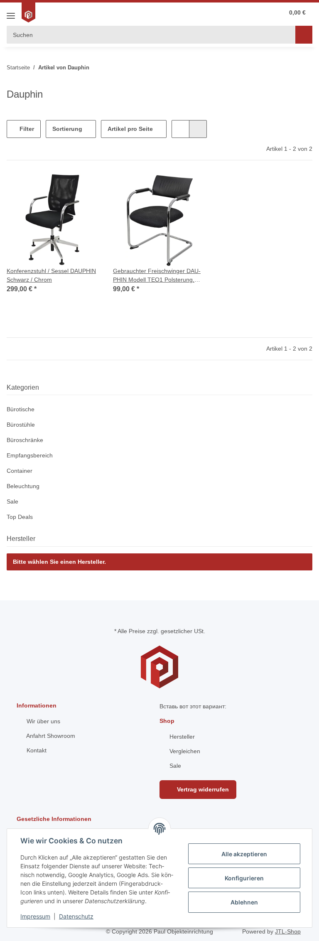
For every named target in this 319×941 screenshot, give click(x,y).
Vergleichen (184, 751)
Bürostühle (21, 424)
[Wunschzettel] (243, 12)
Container (19, 470)
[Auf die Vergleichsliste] (64, 188)
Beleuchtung (23, 486)
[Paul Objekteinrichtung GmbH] (29, 12)
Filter (26, 128)
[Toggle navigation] (11, 12)
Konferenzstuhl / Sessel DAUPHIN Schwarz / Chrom (51, 275)
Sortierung (67, 128)
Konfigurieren (244, 878)
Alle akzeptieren (244, 853)
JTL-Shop (288, 931)
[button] (260, 12)
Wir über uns (42, 721)
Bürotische (20, 409)
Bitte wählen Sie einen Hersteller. (59, 561)
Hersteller (181, 736)
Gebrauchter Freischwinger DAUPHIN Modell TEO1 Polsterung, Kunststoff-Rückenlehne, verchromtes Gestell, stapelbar (159, 276)
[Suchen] (303, 35)
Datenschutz (76, 916)
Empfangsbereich (30, 455)
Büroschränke (25, 440)
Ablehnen (244, 902)
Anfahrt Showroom (50, 735)
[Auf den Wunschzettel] (85, 188)
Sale (12, 501)
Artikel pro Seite (130, 128)
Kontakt (36, 750)
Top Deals (20, 516)
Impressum (35, 916)
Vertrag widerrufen (202, 789)
